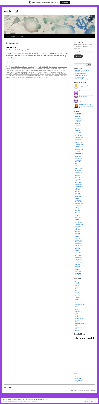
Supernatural (17, 77)
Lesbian (41, 72)
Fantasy (8, 72)
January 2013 (78, 242)
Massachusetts (35, 74)
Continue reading (26, 58)
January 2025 (78, 113)
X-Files (35, 77)
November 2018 (79, 149)
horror (25, 72)
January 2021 (78, 134)
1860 (40, 67)
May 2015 (77, 195)
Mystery (52, 74)
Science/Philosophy (79, 323)
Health (76, 299)
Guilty (21, 72)
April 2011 (77, 269)
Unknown (27, 77)
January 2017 (78, 170)
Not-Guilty (8, 75)
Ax (44, 68)
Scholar (46, 75)
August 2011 (78, 264)
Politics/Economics (79, 318)
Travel (76, 325)
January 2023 (78, 116)
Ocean (13, 75)
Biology (77, 282)
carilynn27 (11, 11)
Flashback (77, 295)
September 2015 (79, 188)
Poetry (76, 316)
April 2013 (77, 236)
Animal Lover (30, 68)
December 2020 (78, 135)
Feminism (77, 294)
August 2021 (78, 127)
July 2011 (77, 266)
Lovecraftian (9, 74)
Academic (13, 68)
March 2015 (78, 196)
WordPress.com (78, 382)
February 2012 (78, 254)
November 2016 (79, 174)
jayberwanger (82, 95)
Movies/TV (78, 308)
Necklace (64, 74)
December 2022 (78, 118)
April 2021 (77, 130)
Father (12, 72)
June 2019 (77, 148)
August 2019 (78, 146)
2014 (50, 67)
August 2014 (78, 208)
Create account (78, 375)
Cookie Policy (34, 401)
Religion (77, 322)
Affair (22, 68)
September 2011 (79, 262)
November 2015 (79, 186)
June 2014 (77, 212)
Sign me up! (78, 56)
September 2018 (79, 153)
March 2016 (78, 179)
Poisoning (27, 75)
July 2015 (77, 191)
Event (76, 290)
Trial (23, 77)
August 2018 (78, 155)
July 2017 (77, 162)
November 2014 (79, 203)
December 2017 (78, 158)
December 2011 (78, 257)
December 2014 (78, 202)
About (13, 36)
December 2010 (78, 275)
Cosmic (28, 70)
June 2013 (77, 233)
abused (8, 68)
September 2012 (79, 245)
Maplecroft (11, 47)
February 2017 (78, 168)
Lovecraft (63, 72)
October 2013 (78, 226)
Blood (59, 68)
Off (16, 75)
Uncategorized (78, 327)
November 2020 (79, 137)
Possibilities (33, 75)
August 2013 (78, 229)
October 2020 (78, 139)
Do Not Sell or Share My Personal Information (84, 390)
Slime (61, 75)
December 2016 (78, 172)
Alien (25, 68)
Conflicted (12, 70)
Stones (12, 77)
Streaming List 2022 (79, 77)
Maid (14, 74)
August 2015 (78, 189)
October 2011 (78, 261)
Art (76, 280)
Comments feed (78, 380)
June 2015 (77, 193)
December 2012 (78, 243)
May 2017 (77, 165)
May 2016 (77, 177)
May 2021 (77, 128)
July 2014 (77, 210)
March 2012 (78, 252)
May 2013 (77, 235)
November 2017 (79, 160)
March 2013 (78, 238)
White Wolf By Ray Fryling (81, 79)
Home (7, 36)
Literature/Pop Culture (21, 67)
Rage (42, 75)
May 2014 (77, 214)
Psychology (31, 67)
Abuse (65, 67)
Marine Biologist (26, 74)
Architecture (20, 36)
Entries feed (78, 378)
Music (76, 309)
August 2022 (78, 120)
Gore (18, 72)
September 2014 (79, 207)
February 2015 (78, 198)
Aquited (37, 68)
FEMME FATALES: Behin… (86, 104)
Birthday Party (49, 68)
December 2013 (78, 222)
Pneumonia (21, 75)
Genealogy (77, 297)
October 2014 (78, 205)
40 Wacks (54, 67)
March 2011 (78, 271)
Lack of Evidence (33, 72)
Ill (28, 72)
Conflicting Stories (20, 70)
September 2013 (79, 228)
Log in (76, 376)
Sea (58, 75)
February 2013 (78, 240)
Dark (36, 70)
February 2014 (78, 219)
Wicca (76, 329)
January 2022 (78, 123)
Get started (65, 2)
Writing (77, 330)
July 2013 (77, 231)
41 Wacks (60, 67)
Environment (78, 288)
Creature (32, 70)
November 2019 (79, 144)
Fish (16, 72)
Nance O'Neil (58, 74)
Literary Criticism (79, 302)
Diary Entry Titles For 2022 (81, 75)
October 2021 (78, 125)
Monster (42, 74)
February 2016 (78, 181)
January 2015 (78, 200)
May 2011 (77, 268)
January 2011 (78, 273)
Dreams (77, 285)
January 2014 (78, 221)
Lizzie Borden (56, 72)
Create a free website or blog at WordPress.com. (84, 389)
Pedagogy (77, 315)
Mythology (77, 311)
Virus (31, 77)
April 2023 (77, 115)
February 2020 (78, 142)
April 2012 (77, 250)
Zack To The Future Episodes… (86, 95)
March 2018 (78, 156)
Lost (76, 306)
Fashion (77, 292)
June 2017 (77, 163)
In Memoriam (87, 101)
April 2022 (77, 122)
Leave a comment (42, 77)
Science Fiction (53, 75)
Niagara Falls (88, 90)
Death (40, 70)
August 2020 (78, 141)
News (76, 313)
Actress (18, 68)
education (77, 287)
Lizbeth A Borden (48, 72)
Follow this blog (83, 339)
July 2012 (77, 248)
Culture (77, 283)
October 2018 (78, 151)
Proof (38, 75)
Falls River (62, 70)
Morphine (47, 74)
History (13, 67)
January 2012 (78, 255)
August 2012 (78, 247)
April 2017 (77, 167)
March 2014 (78, 217)
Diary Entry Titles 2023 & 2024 (82, 70)
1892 (43, 67)
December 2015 (78, 184)
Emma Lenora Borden (48, 70)
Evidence (56, 70)
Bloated (55, 68)
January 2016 (78, 182)
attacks (41, 68)
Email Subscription (80, 43)
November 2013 (79, 224)
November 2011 (79, 259)
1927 (46, 67)
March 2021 (78, 132)
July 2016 (77, 175)
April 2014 (77, 215)
